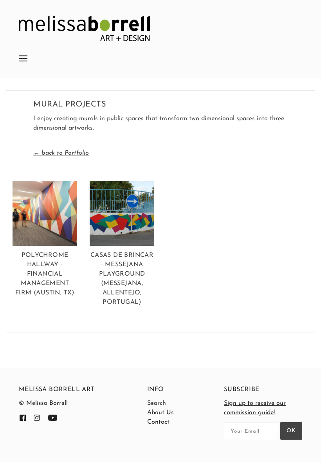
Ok (291, 431)
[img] (23, 417)
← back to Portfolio (61, 153)
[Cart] (302, 53)
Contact (158, 422)
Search (156, 403)
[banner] (84, 28)
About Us (160, 413)
